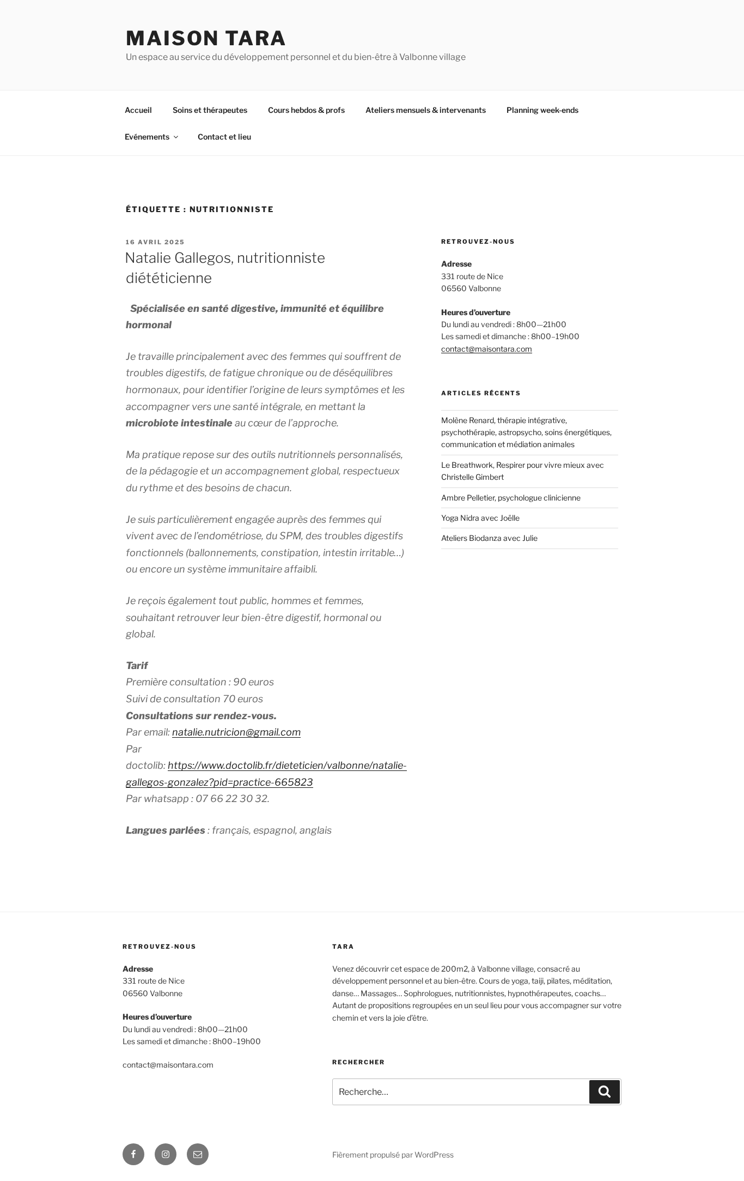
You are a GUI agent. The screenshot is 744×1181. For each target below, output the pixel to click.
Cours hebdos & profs (306, 110)
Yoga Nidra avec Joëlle (480, 517)
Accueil (138, 110)
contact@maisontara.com (486, 348)
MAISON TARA (206, 38)
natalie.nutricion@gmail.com (236, 732)
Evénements (147, 136)
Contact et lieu (224, 136)
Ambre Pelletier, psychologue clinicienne (511, 497)
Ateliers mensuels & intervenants (425, 110)
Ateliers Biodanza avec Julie (489, 538)
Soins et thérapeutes (210, 110)
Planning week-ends (542, 110)
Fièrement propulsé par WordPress (393, 1154)
